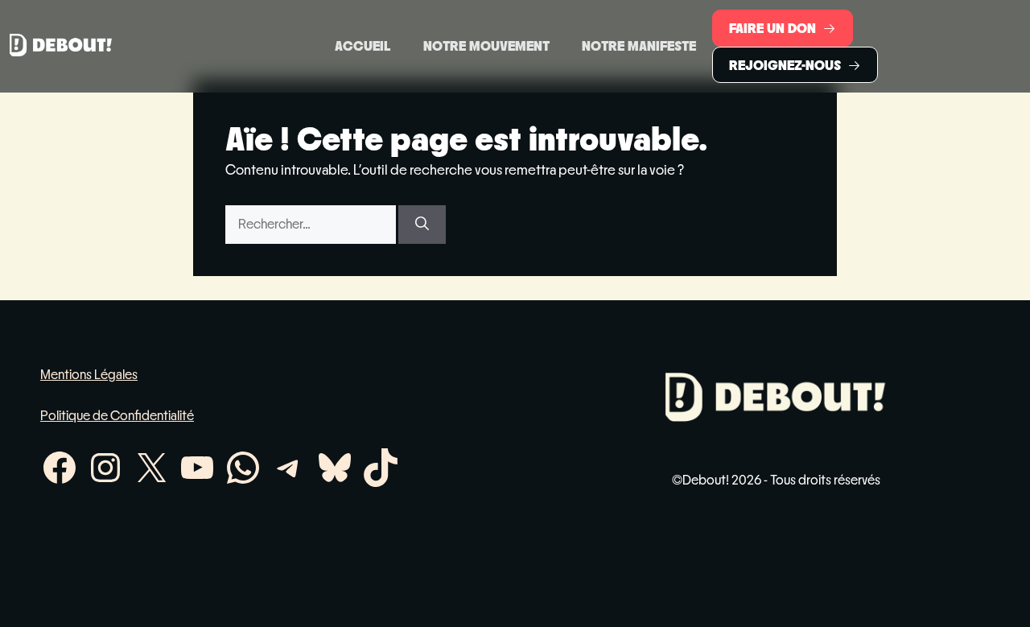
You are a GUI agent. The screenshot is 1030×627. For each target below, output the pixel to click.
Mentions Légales (89, 375)
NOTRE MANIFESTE (639, 46)
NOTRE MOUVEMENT (486, 46)
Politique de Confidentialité (117, 416)
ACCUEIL (363, 46)
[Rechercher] (422, 224)
